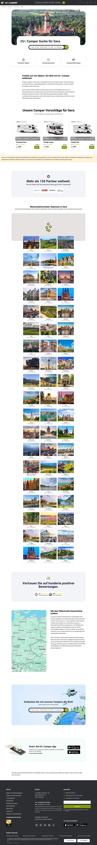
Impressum (9, 811)
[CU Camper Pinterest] (40, 825)
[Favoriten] (80, 2)
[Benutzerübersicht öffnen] (83, 2)
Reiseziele (10, 6)
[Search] (91, 2)
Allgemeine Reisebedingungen (14, 793)
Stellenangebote (10, 806)
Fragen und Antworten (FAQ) (13, 795)
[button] (63, 2)
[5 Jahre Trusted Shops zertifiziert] (19, 823)
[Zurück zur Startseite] (11, 2)
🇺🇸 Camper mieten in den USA (29, 836)
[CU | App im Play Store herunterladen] (81, 825)
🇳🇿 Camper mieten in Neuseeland (65, 836)
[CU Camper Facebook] (36, 825)
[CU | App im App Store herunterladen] (69, 825)
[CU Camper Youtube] (49, 825)
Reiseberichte (9, 801)
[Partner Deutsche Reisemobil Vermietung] (44, 190)
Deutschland (16, 6)
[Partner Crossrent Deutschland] (36, 190)
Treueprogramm (10, 798)
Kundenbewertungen (11, 803)
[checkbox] (64, 810)
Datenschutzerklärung (75, 809)
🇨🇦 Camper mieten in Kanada (12, 836)
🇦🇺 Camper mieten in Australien (46, 836)
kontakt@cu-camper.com (41, 817)
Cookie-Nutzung (54, 839)
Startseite (4, 6)
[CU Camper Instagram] (45, 825)
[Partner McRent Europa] (52, 190)
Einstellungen (10, 842)
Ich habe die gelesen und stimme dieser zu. (77, 810)
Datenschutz (9, 809)
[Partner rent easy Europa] (60, 190)
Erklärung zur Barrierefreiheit (13, 814)
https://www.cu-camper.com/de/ (43, 819)
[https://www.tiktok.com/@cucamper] (53, 825)
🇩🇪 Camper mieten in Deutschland (84, 836)
